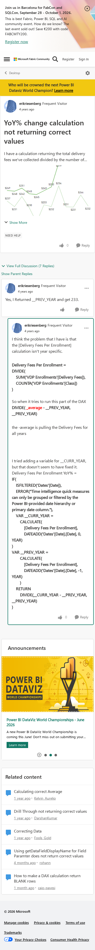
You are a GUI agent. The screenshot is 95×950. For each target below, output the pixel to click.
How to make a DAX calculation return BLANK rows (47, 878)
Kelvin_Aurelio (45, 798)
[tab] (45, 754)
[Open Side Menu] (6, 59)
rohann (45, 862)
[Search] (55, 59)
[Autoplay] (39, 754)
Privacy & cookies (47, 922)
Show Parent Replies (16, 273)
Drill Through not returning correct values (50, 811)
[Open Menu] (87, 73)
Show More (18, 222)
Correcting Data (28, 831)
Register (68, 59)
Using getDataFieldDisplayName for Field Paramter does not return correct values (50, 853)
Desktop (14, 73)
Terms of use (75, 922)
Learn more (63, 90)
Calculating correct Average (38, 791)
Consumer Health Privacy (69, 939)
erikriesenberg (30, 103)
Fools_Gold (42, 837)
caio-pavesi (46, 887)
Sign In (84, 59)
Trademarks (13, 932)
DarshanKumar (45, 818)
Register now (16, 41)
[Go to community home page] (32, 59)
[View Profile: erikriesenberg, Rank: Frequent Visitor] (10, 106)
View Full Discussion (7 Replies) (30, 265)
